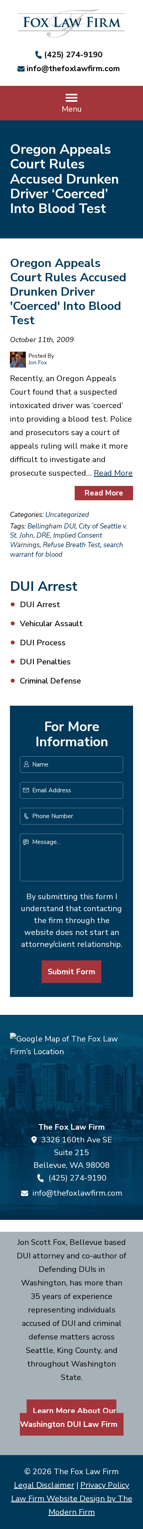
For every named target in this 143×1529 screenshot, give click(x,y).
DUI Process (43, 642)
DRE (43, 535)
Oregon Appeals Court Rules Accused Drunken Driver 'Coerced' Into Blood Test (68, 292)
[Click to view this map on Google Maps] (71, 1074)
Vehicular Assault (51, 623)
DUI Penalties (45, 661)
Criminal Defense (50, 680)
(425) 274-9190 (73, 54)
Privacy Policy (104, 1485)
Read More (113, 473)
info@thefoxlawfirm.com (73, 68)
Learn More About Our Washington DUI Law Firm (69, 1417)
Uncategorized (67, 514)
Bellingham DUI (51, 526)
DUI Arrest (40, 604)
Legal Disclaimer (44, 1485)
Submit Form (71, 971)
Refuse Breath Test (71, 545)
